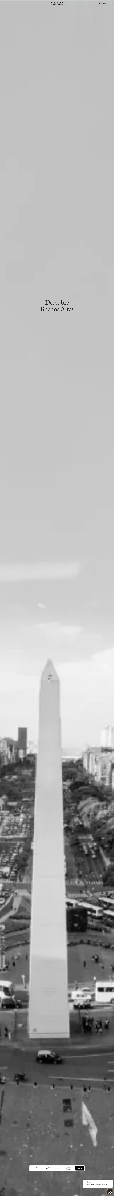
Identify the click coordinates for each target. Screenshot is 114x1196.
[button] (111, 3)
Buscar (79, 1168)
